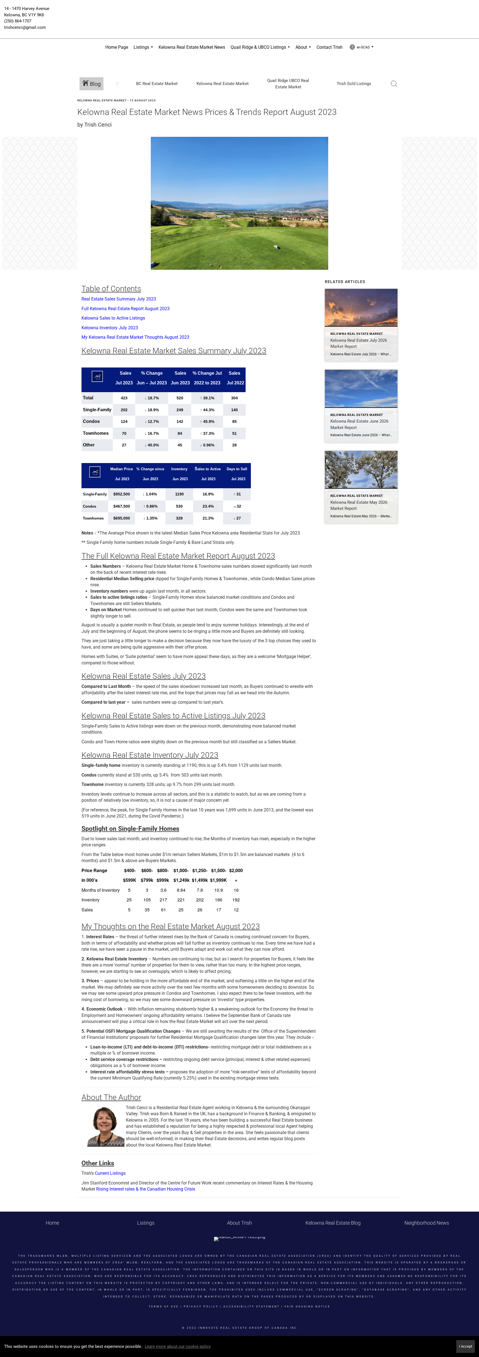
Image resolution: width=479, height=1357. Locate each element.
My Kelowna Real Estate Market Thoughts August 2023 (135, 337)
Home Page (116, 47)
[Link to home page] (239, 12)
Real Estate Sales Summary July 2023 (118, 299)
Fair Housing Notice (307, 1306)
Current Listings (110, 1173)
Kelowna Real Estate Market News (192, 47)
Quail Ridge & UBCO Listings (261, 50)
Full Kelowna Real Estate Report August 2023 (125, 308)
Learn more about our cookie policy (178, 1346)
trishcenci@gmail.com (25, 27)
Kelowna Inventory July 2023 (109, 327)
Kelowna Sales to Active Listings (113, 318)
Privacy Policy (201, 1306)
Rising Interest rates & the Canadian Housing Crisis (145, 1189)
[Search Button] (394, 83)
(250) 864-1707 (17, 21)
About (304, 50)
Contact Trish (330, 47)
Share (470, 111)
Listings (144, 50)
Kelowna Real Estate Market (102, 100)
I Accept (465, 1346)
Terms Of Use (164, 1306)
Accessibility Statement (251, 1306)
